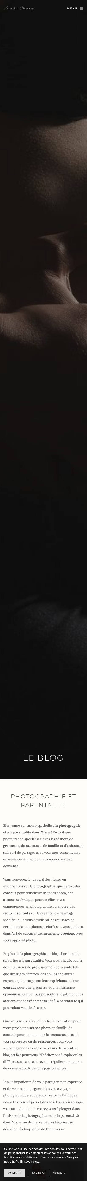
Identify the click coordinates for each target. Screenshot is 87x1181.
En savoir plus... (30, 1161)
